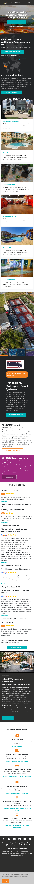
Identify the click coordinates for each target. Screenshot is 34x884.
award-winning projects (18, 59)
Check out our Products (13, 450)
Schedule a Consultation (16, 26)
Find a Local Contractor (12, 51)
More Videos (8, 718)
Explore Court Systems (16, 414)
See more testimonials (17, 647)
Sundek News (9, 477)
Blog (11, 843)
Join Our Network (24, 845)
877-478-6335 (17, 2)
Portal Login (11, 845)
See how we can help (11, 92)
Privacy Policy (20, 843)
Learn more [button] (25, 876)
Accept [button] (5, 881)
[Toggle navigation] (29, 2)
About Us (5, 843)
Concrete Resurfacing (16, 22)
